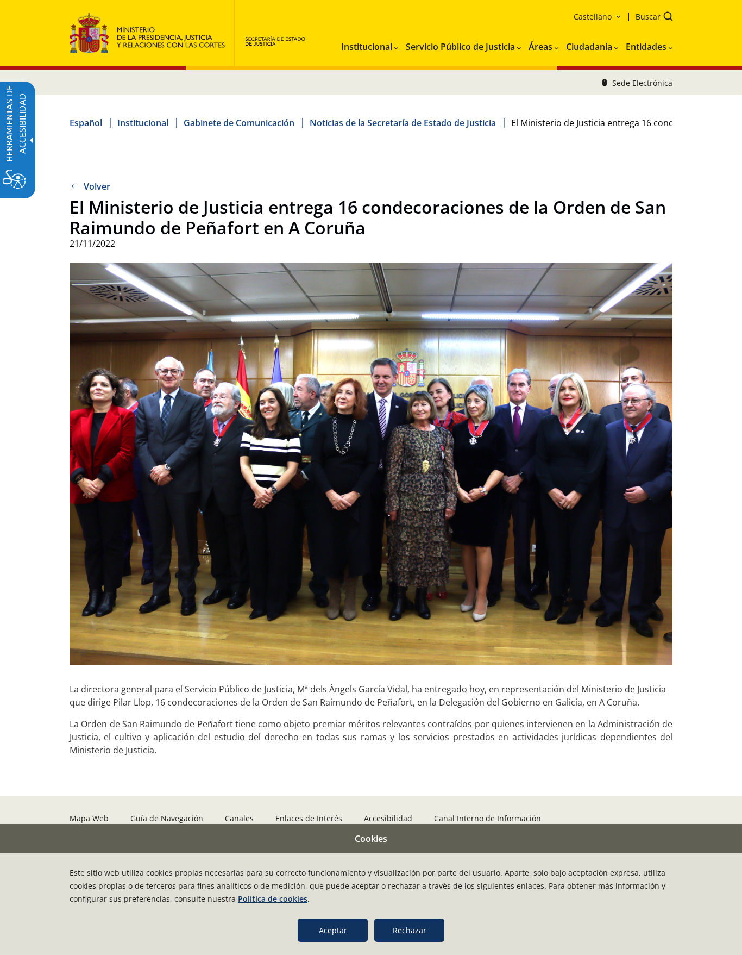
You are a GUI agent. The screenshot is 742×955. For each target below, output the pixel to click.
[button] (650, 18)
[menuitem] (369, 44)
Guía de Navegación (166, 818)
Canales (239, 818)
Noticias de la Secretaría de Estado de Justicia (403, 123)
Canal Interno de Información (487, 818)
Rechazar (409, 930)
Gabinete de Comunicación (239, 123)
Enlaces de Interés (308, 818)
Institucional (142, 123)
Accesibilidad (388, 818)
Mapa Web (89, 818)
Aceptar (333, 930)
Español (86, 123)
